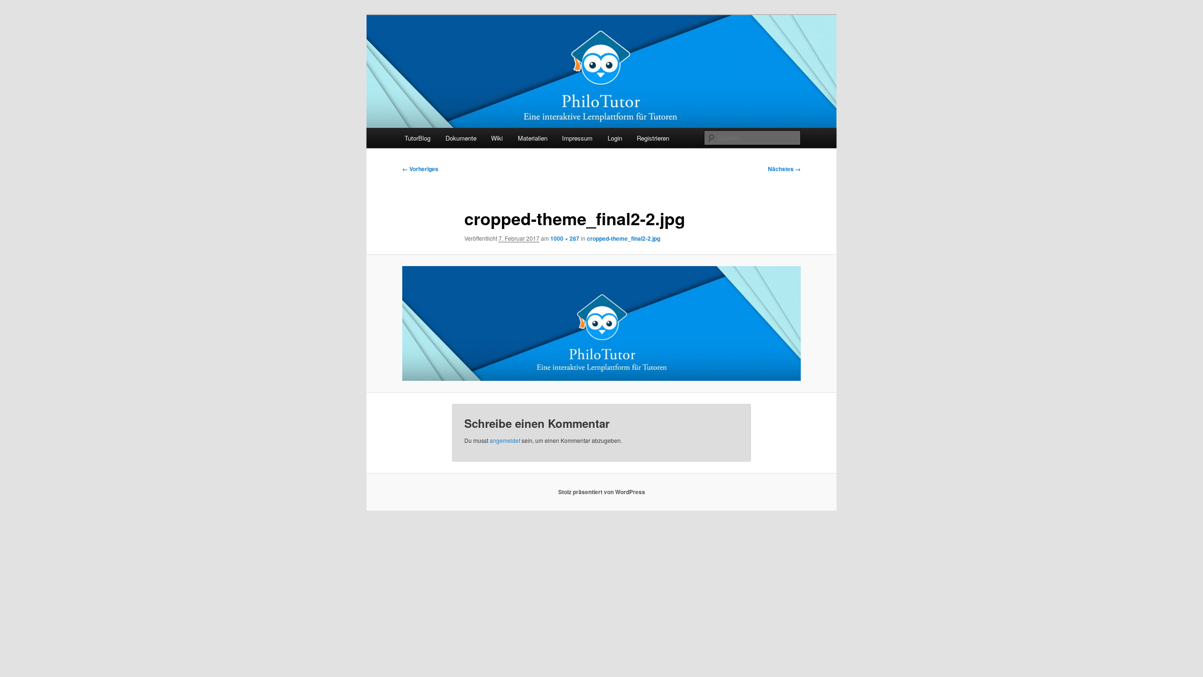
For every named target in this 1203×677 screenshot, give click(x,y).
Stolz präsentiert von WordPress (601, 492)
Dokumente (461, 138)
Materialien (532, 138)
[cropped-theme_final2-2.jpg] (601, 323)
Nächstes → (784, 169)
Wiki (497, 138)
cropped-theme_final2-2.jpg (623, 238)
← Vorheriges (420, 169)
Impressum (577, 138)
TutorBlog (417, 138)
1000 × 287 (564, 238)
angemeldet (505, 440)
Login (615, 138)
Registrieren (653, 138)
